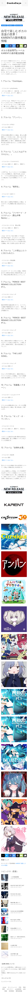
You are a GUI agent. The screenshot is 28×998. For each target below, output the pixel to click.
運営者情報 (19, 991)
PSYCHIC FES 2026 (15, 894)
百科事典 (11, 991)
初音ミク (23, 863)
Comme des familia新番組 (16, 911)
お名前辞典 (18, 989)
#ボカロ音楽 (19, 25)
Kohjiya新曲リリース (15, 928)
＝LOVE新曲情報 (14, 877)
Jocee (4, 987)
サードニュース (12, 987)
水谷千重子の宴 (14, 954)
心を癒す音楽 (13, 945)
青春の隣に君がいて (15, 902)
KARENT (18, 863)
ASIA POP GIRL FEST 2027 (17, 885)
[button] (2, 3)
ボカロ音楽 (4, 865)
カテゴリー (10, 989)
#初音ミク (11, 25)
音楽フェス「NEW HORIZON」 (18, 936)
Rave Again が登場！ (15, 919)
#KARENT (4, 25)
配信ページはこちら (7, 95)
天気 (20, 987)
